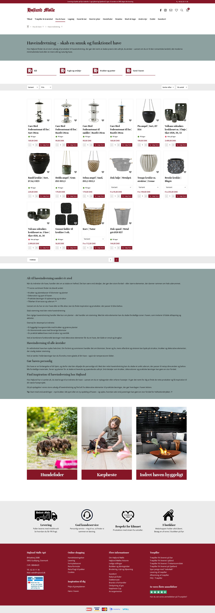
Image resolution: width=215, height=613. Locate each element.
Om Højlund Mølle (116, 557)
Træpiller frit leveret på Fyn (161, 557)
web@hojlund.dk (38, 572)
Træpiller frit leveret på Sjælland (163, 566)
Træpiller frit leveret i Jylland (162, 560)
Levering (71, 560)
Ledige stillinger (115, 563)
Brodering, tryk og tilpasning (121, 569)
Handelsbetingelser (76, 557)
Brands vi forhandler (117, 582)
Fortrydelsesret (74, 563)
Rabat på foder (115, 577)
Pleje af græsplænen (76, 586)
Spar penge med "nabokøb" (161, 569)
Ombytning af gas (116, 585)
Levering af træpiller (158, 572)
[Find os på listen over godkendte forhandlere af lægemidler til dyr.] (35, 583)
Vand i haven (138, 70)
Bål (35, 70)
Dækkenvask (114, 579)
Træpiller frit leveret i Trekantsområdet (166, 563)
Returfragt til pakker (76, 569)
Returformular (74, 566)
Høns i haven (73, 591)
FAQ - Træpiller (156, 578)
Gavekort (113, 574)
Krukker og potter (107, 70)
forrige (33, 260)
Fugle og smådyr (74, 70)
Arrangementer (115, 591)
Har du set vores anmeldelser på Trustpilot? (168, 597)
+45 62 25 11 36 (183, 2)
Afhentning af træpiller (159, 575)
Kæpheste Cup (115, 588)
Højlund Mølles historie (119, 560)
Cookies (71, 572)
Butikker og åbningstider (119, 566)
